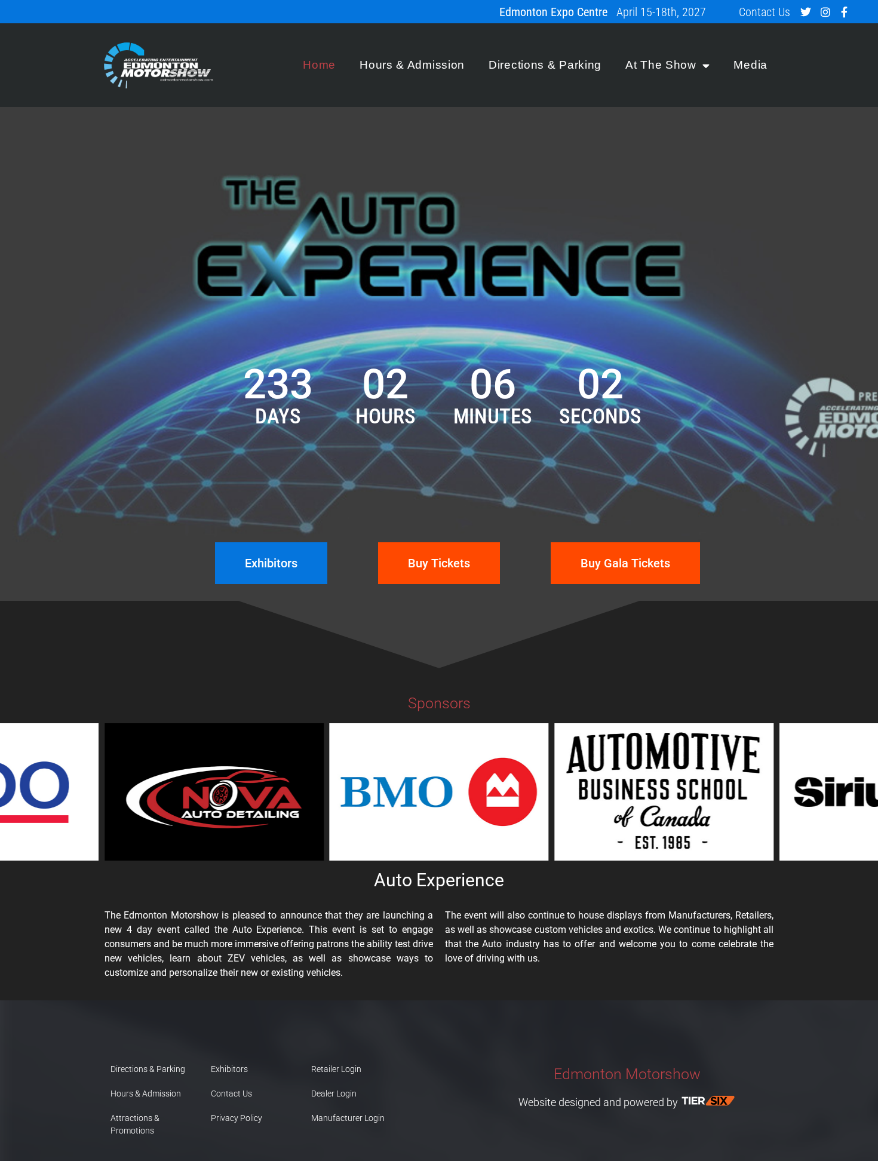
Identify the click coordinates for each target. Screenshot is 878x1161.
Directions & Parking (545, 65)
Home (319, 65)
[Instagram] (824, 12)
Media (750, 65)
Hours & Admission (412, 65)
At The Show (660, 65)
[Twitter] (805, 12)
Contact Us (764, 12)
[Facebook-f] (844, 12)
